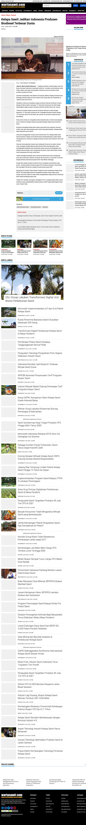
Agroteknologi (56, 10)
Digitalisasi (18, 10)
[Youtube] (14, 807)
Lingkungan (47, 10)
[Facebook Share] (1, 30)
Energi (35, 10)
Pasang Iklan (64, 801)
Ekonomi (11, 10)
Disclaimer (64, 812)
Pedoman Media (65, 806)
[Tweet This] (1, 32)
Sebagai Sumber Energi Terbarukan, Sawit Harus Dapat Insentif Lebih (40, 216)
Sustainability (28, 10)
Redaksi (63, 798)
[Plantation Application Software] (32, 419)
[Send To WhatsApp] (1, 33)
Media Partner (65, 803)
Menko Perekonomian (23, 207)
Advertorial (81, 10)
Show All (58, 193)
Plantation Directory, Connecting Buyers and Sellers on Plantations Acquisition (33, 782)
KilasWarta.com (81, 809)
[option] (8, 247)
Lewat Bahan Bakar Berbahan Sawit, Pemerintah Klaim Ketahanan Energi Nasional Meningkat (39, 228)
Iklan (75, 5)
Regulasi (65, 10)
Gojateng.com (80, 801)
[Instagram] (11, 807)
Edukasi (40, 10)
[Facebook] (5, 807)
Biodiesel (45, 207)
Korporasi (5, 10)
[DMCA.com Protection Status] (13, 811)
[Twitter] (8, 807)
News (8, 15)
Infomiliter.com (81, 812)
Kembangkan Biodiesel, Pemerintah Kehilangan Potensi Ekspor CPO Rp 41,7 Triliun (39, 221)
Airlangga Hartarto (36, 207)
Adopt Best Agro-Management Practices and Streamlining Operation (10, 782)
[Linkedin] (2, 807)
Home (3, 15)
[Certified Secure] (5, 811)
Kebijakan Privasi (66, 809)
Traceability (72, 10)
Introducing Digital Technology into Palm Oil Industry (57, 781)
